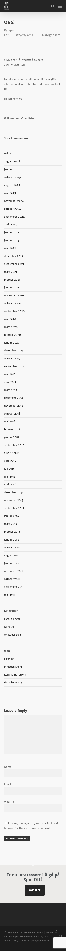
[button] (60, 6)
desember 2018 (13, 397)
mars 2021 (10, 271)
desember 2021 (13, 256)
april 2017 (10, 460)
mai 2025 (10, 193)
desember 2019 (13, 350)
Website (9, 801)
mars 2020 (11, 327)
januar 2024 (11, 232)
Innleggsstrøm (13, 666)
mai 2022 (10, 248)
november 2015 (13, 500)
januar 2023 (11, 240)
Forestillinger (12, 619)
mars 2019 (10, 390)
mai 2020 (10, 319)
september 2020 (14, 311)
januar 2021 (11, 287)
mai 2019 (10, 374)
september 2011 (13, 587)
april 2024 (10, 224)
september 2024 (14, 216)
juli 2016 (9, 468)
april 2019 (10, 382)
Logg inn (9, 658)
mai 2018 (9, 421)
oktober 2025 (12, 177)
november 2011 (13, 571)
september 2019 (14, 366)
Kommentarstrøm (15, 674)
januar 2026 (11, 169)
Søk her (34, 890)
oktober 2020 (12, 303)
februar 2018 (12, 429)
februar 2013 (12, 531)
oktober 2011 (12, 579)
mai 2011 (9, 594)
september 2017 (14, 445)
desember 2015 (13, 492)
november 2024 (14, 201)
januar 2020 (11, 342)
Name (9, 767)
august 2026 (12, 161)
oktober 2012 (12, 547)
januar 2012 (11, 563)
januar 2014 (11, 516)
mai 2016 (9, 476)
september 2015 (14, 508)
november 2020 (14, 295)
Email (8, 784)
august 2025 (12, 185)
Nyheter (9, 626)
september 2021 (14, 264)
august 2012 (11, 555)
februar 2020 (12, 334)
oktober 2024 (12, 208)
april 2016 (10, 484)
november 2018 (13, 405)
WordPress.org (13, 682)
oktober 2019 (12, 358)
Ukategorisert (50, 35)
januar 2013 (11, 539)
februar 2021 (12, 279)
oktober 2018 (12, 413)
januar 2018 (11, 437)
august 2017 (11, 453)
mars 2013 (10, 524)
